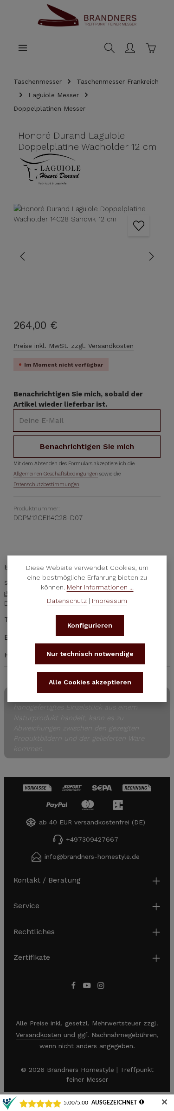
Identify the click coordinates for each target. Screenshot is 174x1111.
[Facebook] (75, 987)
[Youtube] (88, 987)
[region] (87, 256)
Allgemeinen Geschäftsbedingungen (55, 474)
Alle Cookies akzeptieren (90, 682)
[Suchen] (109, 48)
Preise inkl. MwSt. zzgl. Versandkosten (73, 345)
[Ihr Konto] (130, 48)
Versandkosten (38, 1034)
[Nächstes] (151, 256)
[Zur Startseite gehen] (87, 25)
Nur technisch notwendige (90, 653)
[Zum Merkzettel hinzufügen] (138, 225)
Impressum (109, 600)
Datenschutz (67, 600)
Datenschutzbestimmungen (46, 485)
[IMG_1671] (86, 256)
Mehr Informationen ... (100, 587)
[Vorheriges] (23, 256)
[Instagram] (101, 987)
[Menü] (22, 48)
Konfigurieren (89, 625)
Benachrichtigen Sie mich (87, 446)
